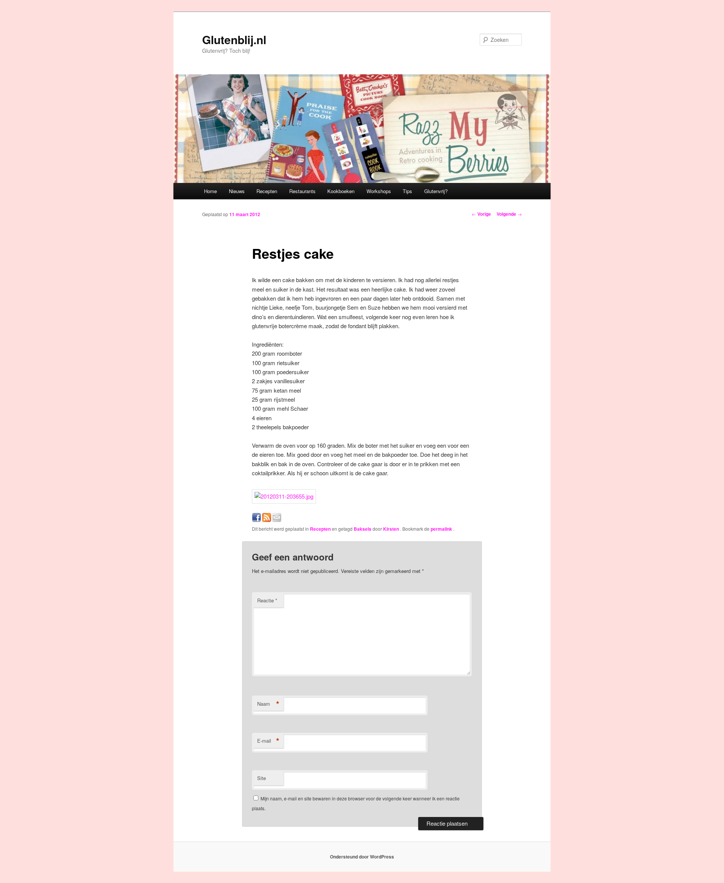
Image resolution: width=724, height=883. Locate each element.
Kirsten (391, 528)
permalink (442, 528)
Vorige (481, 213)
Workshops (379, 191)
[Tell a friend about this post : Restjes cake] (276, 520)
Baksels (362, 528)
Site (261, 778)
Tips (407, 191)
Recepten (266, 191)
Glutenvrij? (436, 191)
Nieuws (237, 191)
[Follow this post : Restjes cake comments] (266, 520)
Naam (268, 704)
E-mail (268, 741)
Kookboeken (340, 191)
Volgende (509, 213)
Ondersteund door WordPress (362, 856)
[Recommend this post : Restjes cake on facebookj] (256, 520)
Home (210, 191)
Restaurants (302, 191)
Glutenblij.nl (234, 39)
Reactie (267, 600)
